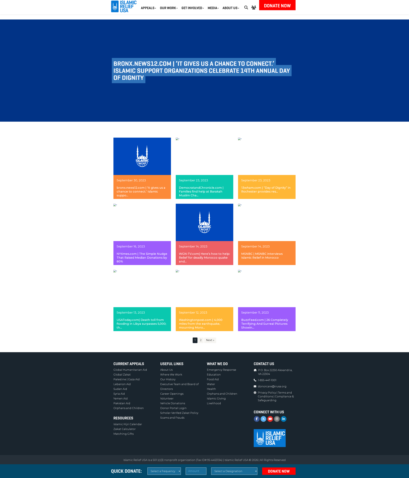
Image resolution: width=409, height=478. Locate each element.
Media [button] (212, 8)
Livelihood (214, 403)
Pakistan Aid (121, 403)
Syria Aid (119, 393)
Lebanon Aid (122, 384)
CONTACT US (264, 363)
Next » (210, 340)
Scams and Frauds (172, 417)
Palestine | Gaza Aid (126, 379)
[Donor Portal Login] (254, 7)
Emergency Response (221, 369)
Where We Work (171, 374)
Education (214, 374)
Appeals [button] (147, 8)
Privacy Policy (267, 392)
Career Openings (171, 393)
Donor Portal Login (173, 408)
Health (211, 389)
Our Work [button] (168, 8)
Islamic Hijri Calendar (127, 424)
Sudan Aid (120, 389)
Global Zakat (122, 374)
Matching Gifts (123, 433)
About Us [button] (230, 8)
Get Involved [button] (191, 8)
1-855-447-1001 (267, 380)
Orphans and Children (128, 408)
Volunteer (167, 398)
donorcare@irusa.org (272, 386)
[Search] (246, 7)
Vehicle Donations (172, 403)
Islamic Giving (216, 398)
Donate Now (277, 6)
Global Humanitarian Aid (130, 369)
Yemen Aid (120, 398)
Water (211, 384)
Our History (167, 379)
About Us (166, 369)
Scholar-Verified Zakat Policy (179, 412)
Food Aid (213, 379)
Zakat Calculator (124, 429)
